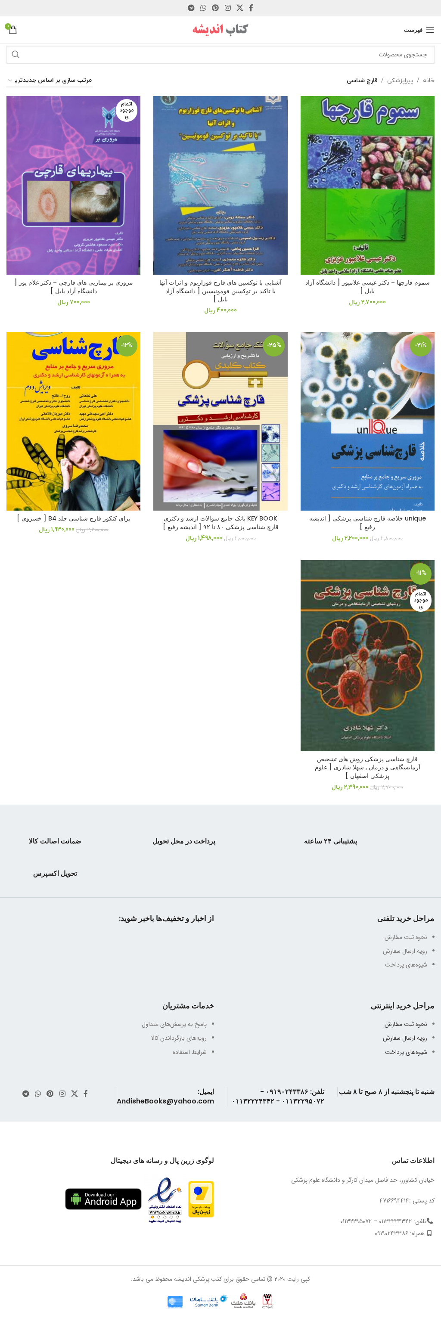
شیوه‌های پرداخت (406, 1052)
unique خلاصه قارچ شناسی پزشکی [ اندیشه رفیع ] (367, 522)
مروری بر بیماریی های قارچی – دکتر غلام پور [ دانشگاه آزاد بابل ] (73, 286)
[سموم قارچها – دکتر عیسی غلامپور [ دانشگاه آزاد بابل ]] (368, 185)
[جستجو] (15, 55)
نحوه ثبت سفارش (406, 1024)
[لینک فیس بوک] (251, 8)
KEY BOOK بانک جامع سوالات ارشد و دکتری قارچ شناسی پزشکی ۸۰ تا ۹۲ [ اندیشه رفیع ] (221, 522)
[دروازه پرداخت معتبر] (201, 1198)
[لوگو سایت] (220, 29)
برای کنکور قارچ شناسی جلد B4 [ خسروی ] (73, 518)
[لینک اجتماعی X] (239, 8)
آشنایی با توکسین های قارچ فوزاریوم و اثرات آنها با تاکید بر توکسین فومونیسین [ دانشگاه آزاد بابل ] (220, 291)
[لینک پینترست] (215, 8)
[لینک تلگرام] (191, 8)
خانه (429, 81)
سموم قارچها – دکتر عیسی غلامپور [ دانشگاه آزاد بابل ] (367, 286)
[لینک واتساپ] (203, 8)
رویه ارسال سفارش (405, 1038)
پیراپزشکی (400, 81)
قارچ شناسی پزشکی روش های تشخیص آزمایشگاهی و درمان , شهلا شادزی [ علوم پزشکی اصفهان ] (367, 767)
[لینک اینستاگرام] (227, 8)
